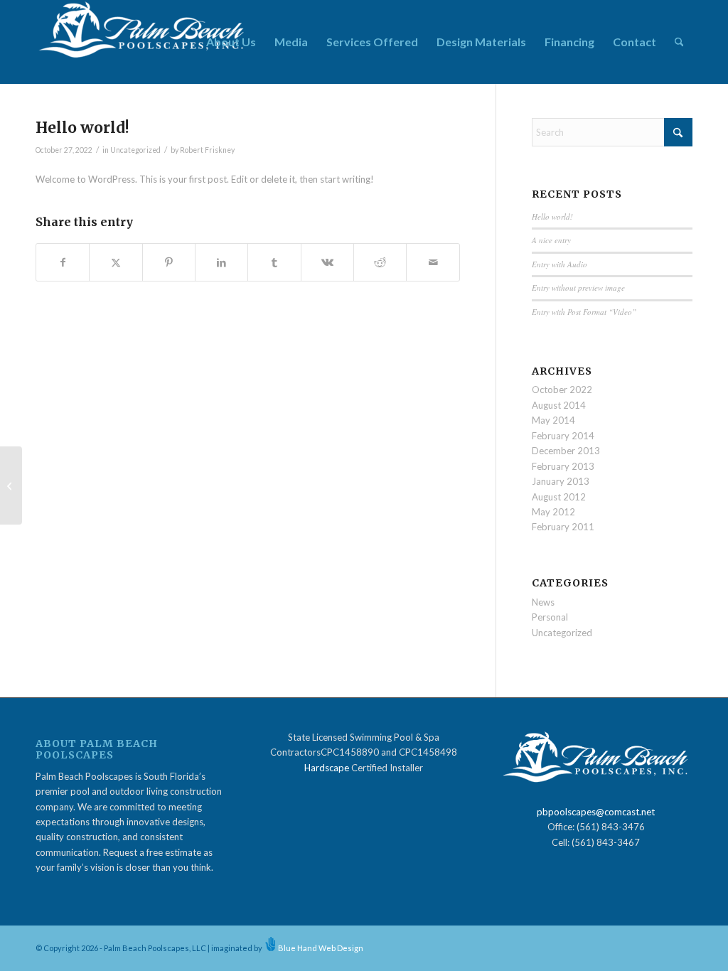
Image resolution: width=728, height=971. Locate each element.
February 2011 (563, 526)
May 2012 (553, 511)
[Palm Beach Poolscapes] (142, 42)
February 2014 (563, 435)
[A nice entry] (11, 485)
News (543, 602)
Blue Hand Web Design (320, 948)
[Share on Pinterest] (169, 262)
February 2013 (563, 466)
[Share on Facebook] (62, 262)
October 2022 (562, 389)
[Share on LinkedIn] (221, 262)
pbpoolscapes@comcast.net (596, 811)
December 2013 (566, 450)
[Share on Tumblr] (274, 262)
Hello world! (552, 216)
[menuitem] (231, 42)
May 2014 (553, 420)
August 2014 (559, 405)
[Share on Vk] (327, 262)
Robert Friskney (207, 150)
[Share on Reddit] (380, 262)
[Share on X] (115, 262)
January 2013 (560, 481)
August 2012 (559, 497)
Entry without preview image (578, 287)
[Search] (679, 42)
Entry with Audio (559, 264)
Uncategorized (135, 150)
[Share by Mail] (433, 262)
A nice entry (551, 240)
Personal (550, 617)
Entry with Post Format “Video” (584, 311)
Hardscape (326, 767)
